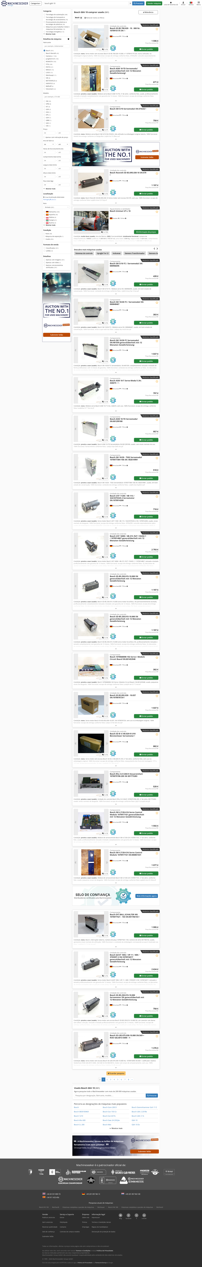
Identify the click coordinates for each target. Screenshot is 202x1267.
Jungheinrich (52, 59)
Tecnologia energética (55, 32)
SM (48, 101)
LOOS (49, 72)
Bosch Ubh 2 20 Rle (139, 1111)
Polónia (52, 217)
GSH (48, 118)
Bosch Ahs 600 (79, 1120)
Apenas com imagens (55, 260)
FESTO (49, 67)
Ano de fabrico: (48, 141)
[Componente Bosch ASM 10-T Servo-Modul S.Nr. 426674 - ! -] (91, 390)
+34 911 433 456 (53, 1197)
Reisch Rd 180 (113, 1207)
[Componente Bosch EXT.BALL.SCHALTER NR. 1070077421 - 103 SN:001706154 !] (91, 924)
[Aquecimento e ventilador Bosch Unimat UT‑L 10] (91, 221)
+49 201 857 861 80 (132, 1194)
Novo (49, 234)
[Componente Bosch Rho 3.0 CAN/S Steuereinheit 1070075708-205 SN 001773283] (91, 784)
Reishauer (101, 1207)
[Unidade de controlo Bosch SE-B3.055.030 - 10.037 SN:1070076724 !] (91, 705)
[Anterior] (75, 38)
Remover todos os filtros (95, 18)
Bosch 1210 (78, 1116)
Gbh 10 (134, 1120)
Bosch (50, 51)
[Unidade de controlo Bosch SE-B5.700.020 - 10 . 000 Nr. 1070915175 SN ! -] (91, 38)
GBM (48, 120)
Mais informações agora (147, 896)
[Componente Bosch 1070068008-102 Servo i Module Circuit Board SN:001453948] (91, 667)
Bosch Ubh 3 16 (138, 1116)
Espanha (53, 215)
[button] (199, 3)
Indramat (116, 253)
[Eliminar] (130, 3)
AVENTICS (50, 83)
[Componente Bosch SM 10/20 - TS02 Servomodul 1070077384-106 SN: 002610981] (91, 467)
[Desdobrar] (116, 60)
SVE (48, 126)
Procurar (139, 3)
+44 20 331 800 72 (53, 1194)
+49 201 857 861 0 (93, 1194)
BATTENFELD (51, 81)
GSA (48, 112)
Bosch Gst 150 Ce (109, 1111)
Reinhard (159, 1207)
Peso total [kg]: (48, 181)
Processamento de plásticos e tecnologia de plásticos (56, 23)
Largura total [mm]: (50, 165)
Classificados (52, 248)
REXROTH (51, 61)
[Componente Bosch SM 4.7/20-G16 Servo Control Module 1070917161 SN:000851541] (91, 862)
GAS (48, 123)
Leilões (49, 251)
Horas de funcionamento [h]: (53, 149)
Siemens (51, 56)
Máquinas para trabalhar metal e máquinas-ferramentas (57, 28)
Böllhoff (49, 86)
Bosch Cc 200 (79, 1124)
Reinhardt (55, 1207)
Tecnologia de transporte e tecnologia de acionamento (57, 18)
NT (48, 107)
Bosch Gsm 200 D (110, 1107)
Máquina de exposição (54, 236)
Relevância (148, 12)
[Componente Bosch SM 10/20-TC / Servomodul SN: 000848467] (91, 312)
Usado (49, 239)
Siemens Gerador (156, 253)
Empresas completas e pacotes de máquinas (78, 1207)
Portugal (49, 199)
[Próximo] (106, 38)
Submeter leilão (147, 157)
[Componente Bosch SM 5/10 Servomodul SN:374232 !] (91, 119)
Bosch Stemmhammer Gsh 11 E (144, 1107)
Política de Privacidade (85, 1263)
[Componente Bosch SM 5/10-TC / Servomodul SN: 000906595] (91, 273)
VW (48, 78)
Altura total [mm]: (49, 173)
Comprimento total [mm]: (52, 157)
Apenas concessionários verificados (54, 266)
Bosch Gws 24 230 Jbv (111, 1120)
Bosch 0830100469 (81, 1111)
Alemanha (54, 212)
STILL (49, 64)
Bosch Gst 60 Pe (109, 1116)
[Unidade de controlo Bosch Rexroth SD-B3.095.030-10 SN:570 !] (91, 182)
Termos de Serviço (101, 1263)
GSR (48, 109)
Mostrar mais (117, 1128)
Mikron (50, 70)
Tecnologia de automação (56, 14)
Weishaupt (51, 75)
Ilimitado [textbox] (49, 207)
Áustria (52, 223)
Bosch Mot (107, 1124)
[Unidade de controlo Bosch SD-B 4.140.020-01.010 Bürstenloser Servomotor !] (91, 743)
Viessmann (51, 89)
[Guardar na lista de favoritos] (156, 29)
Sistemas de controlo (84, 253)
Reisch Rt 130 (44, 1207)
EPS (48, 115)
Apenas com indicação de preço (57, 137)
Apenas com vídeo (53, 262)
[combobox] (57, 207)
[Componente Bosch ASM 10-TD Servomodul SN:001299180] (91, 429)
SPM (48, 104)
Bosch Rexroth (52, 53)
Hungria (53, 220)
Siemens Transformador (135, 253)
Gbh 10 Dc (136, 1124)
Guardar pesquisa (116, 1073)
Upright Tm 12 (102, 253)
